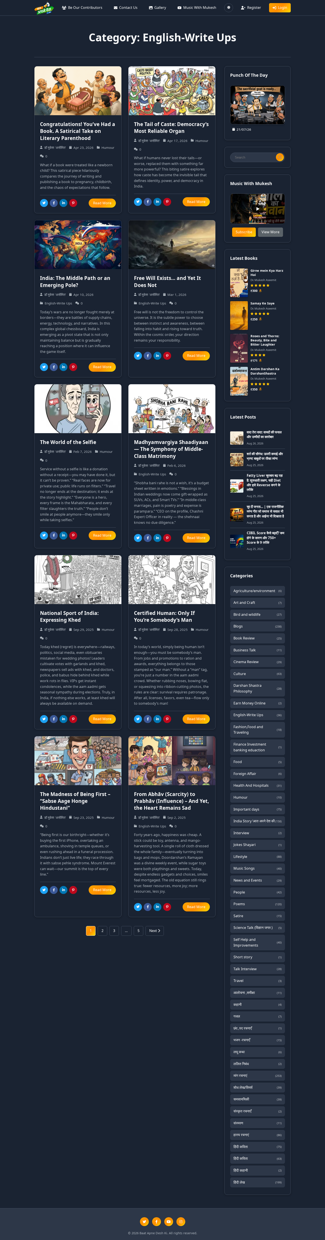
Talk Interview (257, 968)
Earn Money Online (257, 703)
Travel (257, 980)
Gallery (160, 7)
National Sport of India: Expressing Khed (69, 616)
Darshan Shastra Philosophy (257, 688)
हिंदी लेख (257, 1182)
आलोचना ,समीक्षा (257, 992)
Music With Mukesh (199, 7)
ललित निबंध (257, 1063)
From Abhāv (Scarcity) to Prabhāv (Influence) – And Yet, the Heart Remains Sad (171, 801)
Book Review (257, 638)
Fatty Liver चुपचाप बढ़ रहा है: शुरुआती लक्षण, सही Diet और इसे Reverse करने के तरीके (265, 482)
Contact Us (128, 7)
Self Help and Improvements (257, 942)
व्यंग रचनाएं (257, 1075)
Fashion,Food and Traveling (257, 729)
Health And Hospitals (257, 785)
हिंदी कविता (257, 1146)
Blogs (257, 626)
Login (282, 7)
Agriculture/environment (257, 590)
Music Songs (257, 868)
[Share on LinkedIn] (63, 203)
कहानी (257, 1004)
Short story (257, 957)
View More (270, 232)
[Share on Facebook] (54, 203)
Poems (257, 903)
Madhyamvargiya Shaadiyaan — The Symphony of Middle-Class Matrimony (171, 449)
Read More (102, 203)
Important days (257, 809)
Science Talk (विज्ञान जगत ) (257, 927)
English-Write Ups (257, 714)
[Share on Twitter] (44, 203)
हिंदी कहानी (257, 1170)
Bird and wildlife (257, 614)
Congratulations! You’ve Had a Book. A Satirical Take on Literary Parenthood (77, 131)
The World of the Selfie (68, 442)
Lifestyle (257, 856)
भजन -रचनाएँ (257, 1039)
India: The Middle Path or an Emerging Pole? (75, 281)
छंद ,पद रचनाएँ (257, 1028)
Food (257, 761)
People (257, 892)
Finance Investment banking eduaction (257, 747)
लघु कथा (257, 1051)
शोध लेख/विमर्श (257, 1087)
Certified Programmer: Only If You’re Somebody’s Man (164, 616)
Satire (257, 915)
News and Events (257, 880)
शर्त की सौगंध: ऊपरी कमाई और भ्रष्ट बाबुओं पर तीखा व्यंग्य (265, 456)
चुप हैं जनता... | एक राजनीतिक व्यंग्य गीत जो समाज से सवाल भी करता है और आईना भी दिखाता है (265, 511)
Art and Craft (257, 602)
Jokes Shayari (257, 844)
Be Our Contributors (85, 7)
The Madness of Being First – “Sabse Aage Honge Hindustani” (75, 801)
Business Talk (257, 650)
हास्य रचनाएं (257, 1134)
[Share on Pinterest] (73, 203)
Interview (257, 832)
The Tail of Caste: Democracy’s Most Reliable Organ (171, 127)
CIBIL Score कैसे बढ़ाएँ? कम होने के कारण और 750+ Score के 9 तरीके (265, 538)
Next (153, 930)
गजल (257, 1016)
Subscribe (244, 232)
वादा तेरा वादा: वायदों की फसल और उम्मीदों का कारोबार (264, 434)
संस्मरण (257, 1123)
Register (254, 7)
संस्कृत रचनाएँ (257, 1111)
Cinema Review (257, 661)
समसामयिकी (257, 1099)
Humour (257, 797)
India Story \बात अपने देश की (257, 821)
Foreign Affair (257, 773)
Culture (257, 673)
